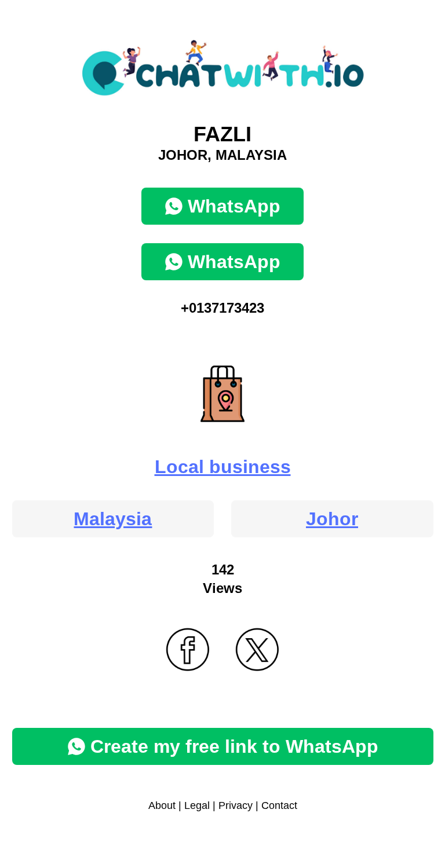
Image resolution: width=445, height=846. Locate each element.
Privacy (235, 805)
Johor (332, 518)
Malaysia (113, 518)
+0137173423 (222, 308)
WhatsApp (234, 206)
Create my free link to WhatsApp (234, 746)
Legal (197, 805)
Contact (279, 805)
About (162, 805)
